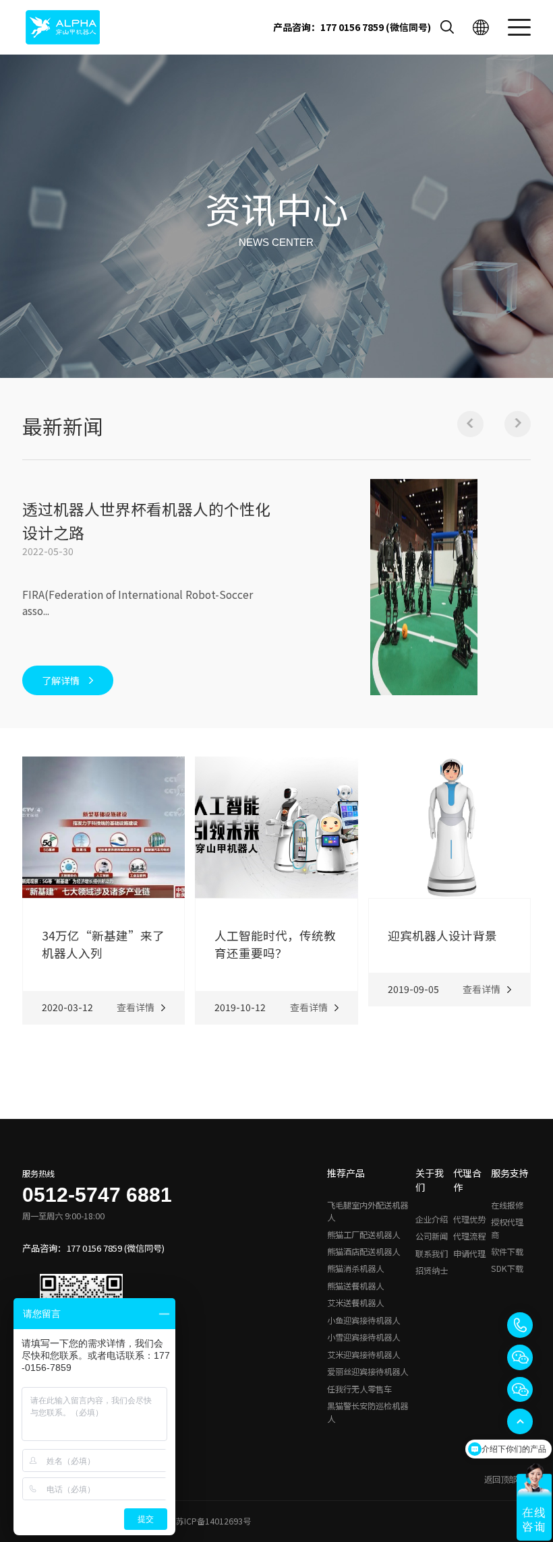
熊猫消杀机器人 (355, 1268)
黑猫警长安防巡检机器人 (367, 1412)
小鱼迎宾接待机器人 (363, 1320)
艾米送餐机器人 (355, 1303)
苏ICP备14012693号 (213, 1521)
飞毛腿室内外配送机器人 (367, 1211)
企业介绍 (431, 1219)
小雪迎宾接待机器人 (363, 1337)
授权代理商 (507, 1228)
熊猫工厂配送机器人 (363, 1235)
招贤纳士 (431, 1270)
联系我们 (431, 1254)
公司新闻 (431, 1236)
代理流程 (469, 1236)
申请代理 (469, 1254)
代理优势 (469, 1219)
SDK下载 (507, 1268)
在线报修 (507, 1205)
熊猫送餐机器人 (355, 1286)
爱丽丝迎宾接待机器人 (367, 1372)
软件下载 (507, 1252)
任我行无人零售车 (359, 1389)
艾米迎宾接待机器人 (363, 1355)
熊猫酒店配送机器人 (363, 1252)
